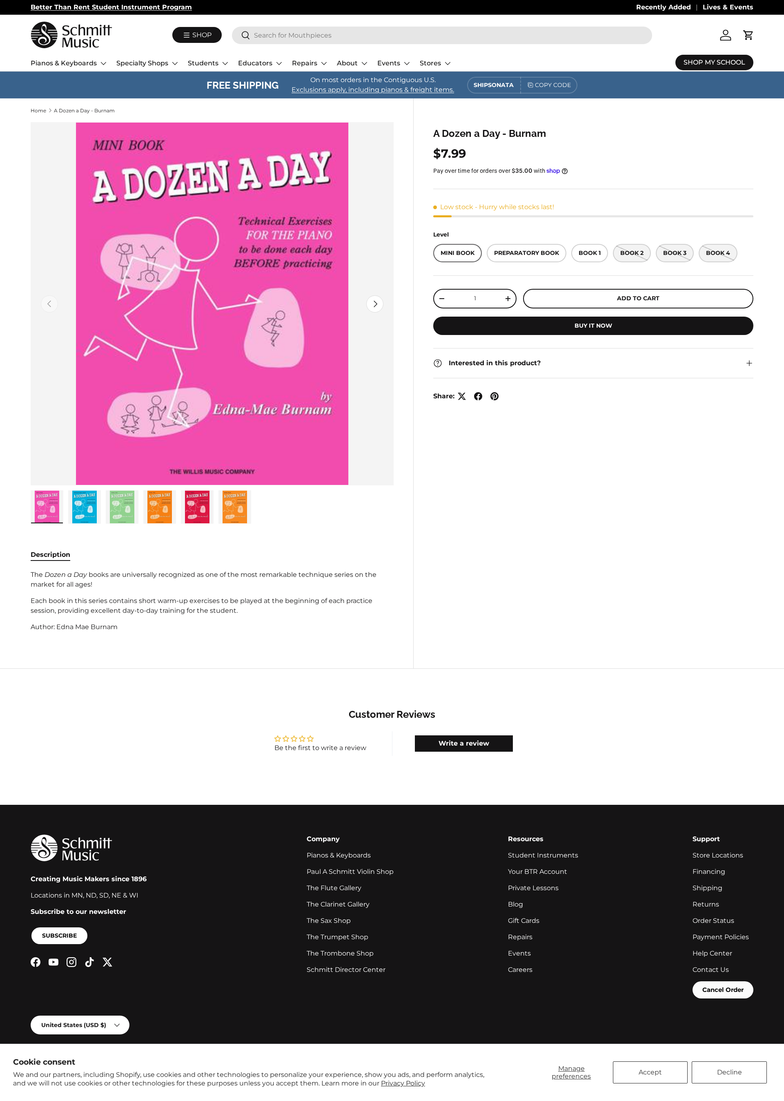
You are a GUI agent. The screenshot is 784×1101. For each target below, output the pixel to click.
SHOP (201, 35)
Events (388, 63)
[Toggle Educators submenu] (279, 63)
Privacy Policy (403, 1083)
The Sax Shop (329, 921)
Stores (430, 63)
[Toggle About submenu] (364, 63)
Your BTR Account (537, 871)
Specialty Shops (142, 63)
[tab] (50, 554)
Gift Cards (523, 921)
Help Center (712, 953)
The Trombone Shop (340, 953)
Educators (255, 63)
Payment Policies (721, 937)
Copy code (553, 85)
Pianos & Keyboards (64, 63)
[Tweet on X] (462, 396)
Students (203, 63)
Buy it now (593, 325)
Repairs (304, 63)
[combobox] (442, 35)
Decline (729, 1072)
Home (38, 110)
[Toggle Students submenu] (225, 63)
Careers (520, 970)
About (347, 63)
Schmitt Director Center (346, 970)
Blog (515, 904)
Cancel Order (723, 990)
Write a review (464, 743)
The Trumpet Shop (337, 937)
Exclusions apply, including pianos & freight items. (373, 90)
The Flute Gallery (334, 888)
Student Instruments (543, 855)
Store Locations (718, 855)
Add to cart (638, 298)
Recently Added (663, 7)
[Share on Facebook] (478, 396)
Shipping (707, 888)
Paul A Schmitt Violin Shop (350, 871)
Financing (709, 871)
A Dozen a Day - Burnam (84, 110)
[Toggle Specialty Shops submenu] (175, 63)
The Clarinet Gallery (338, 904)
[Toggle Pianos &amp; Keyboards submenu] (103, 63)
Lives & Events (728, 7)
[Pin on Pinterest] (494, 396)
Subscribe (59, 935)
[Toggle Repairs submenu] (324, 63)
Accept (650, 1072)
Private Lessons (533, 888)
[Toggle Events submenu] (407, 63)
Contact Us (711, 970)
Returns (706, 904)
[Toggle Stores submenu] (447, 63)
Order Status (713, 921)
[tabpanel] (212, 601)
